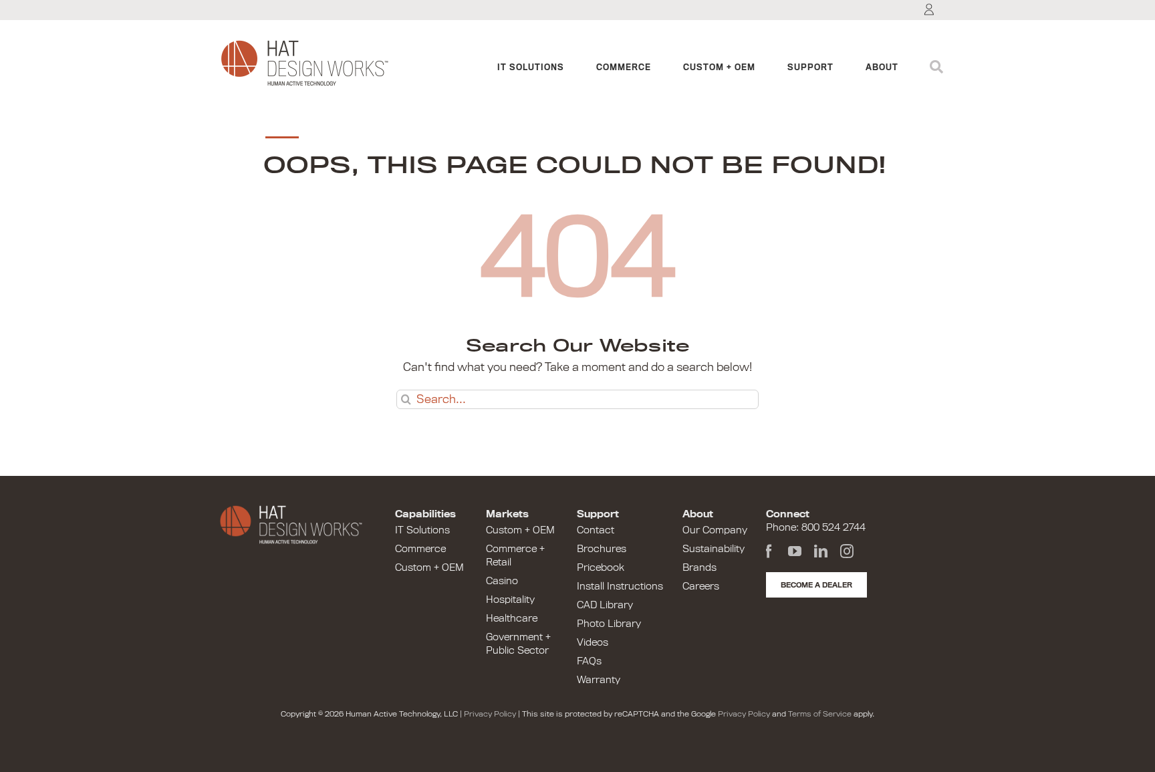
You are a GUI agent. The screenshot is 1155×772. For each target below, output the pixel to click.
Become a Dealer (816, 585)
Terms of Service (820, 714)
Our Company (714, 530)
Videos (592, 642)
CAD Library (605, 605)
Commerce (420, 548)
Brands (699, 567)
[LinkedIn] (820, 551)
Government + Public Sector (518, 644)
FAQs (589, 661)
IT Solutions (422, 530)
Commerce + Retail (515, 555)
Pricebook (600, 567)
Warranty (598, 679)
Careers (700, 586)
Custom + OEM (429, 567)
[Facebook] (768, 551)
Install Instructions (620, 586)
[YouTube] (794, 551)
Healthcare (511, 618)
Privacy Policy (490, 714)
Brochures (601, 548)
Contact (595, 530)
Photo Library (609, 623)
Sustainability (713, 548)
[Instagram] (847, 551)
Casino (502, 580)
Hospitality (510, 599)
